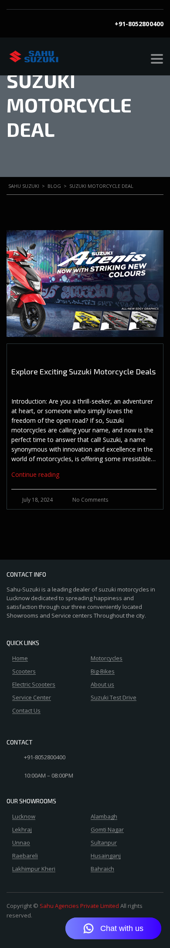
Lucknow (23, 817)
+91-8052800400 (139, 24)
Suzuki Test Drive (113, 698)
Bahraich (102, 869)
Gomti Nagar (107, 830)
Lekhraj (22, 830)
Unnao (21, 843)
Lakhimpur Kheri (33, 869)
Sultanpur (104, 843)
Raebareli (25, 856)
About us (102, 685)
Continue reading (35, 474)
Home (20, 659)
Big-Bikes (103, 672)
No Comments (90, 499)
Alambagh (104, 817)
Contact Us (26, 711)
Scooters (24, 672)
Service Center (31, 698)
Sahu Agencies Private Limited (79, 906)
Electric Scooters (33, 685)
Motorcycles (106, 659)
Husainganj (106, 856)
